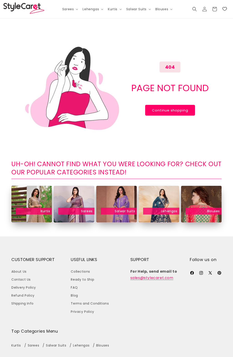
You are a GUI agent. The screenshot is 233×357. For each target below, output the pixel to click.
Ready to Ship (82, 279)
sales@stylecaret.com (151, 277)
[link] (224, 9)
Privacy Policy (82, 311)
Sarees (86, 211)
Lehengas (169, 211)
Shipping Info (22, 303)
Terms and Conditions (90, 303)
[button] (70, 9)
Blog (74, 295)
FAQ (74, 287)
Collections (80, 271)
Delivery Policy (23, 287)
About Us (19, 271)
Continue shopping (170, 110)
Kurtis (45, 211)
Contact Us (21, 279)
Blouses (213, 211)
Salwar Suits (125, 211)
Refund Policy (23, 295)
